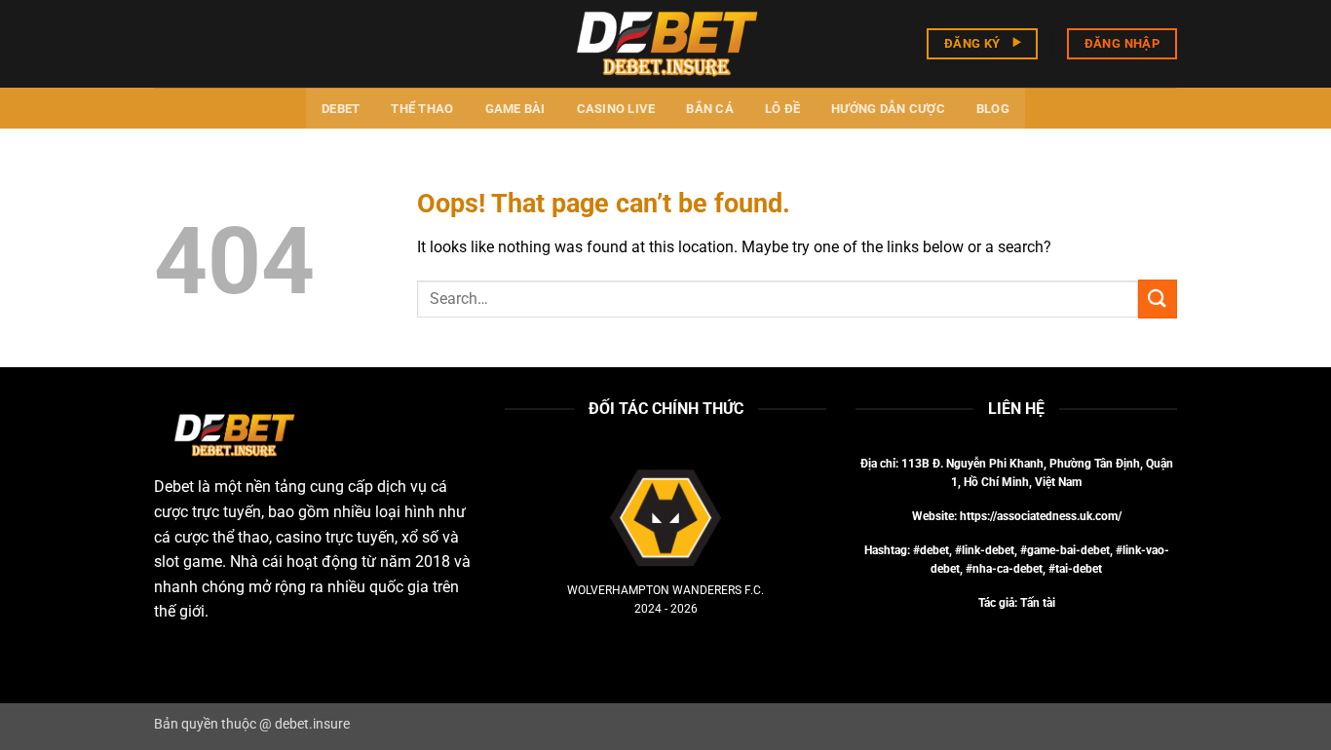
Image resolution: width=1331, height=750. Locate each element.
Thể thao (422, 108)
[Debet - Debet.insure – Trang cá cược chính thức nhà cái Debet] (665, 43)
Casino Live (616, 108)
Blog (992, 108)
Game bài (515, 108)
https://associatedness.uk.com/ (1041, 516)
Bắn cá (710, 108)
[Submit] (1157, 299)
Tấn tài (1037, 603)
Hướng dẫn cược (888, 108)
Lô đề (782, 108)
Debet (341, 108)
